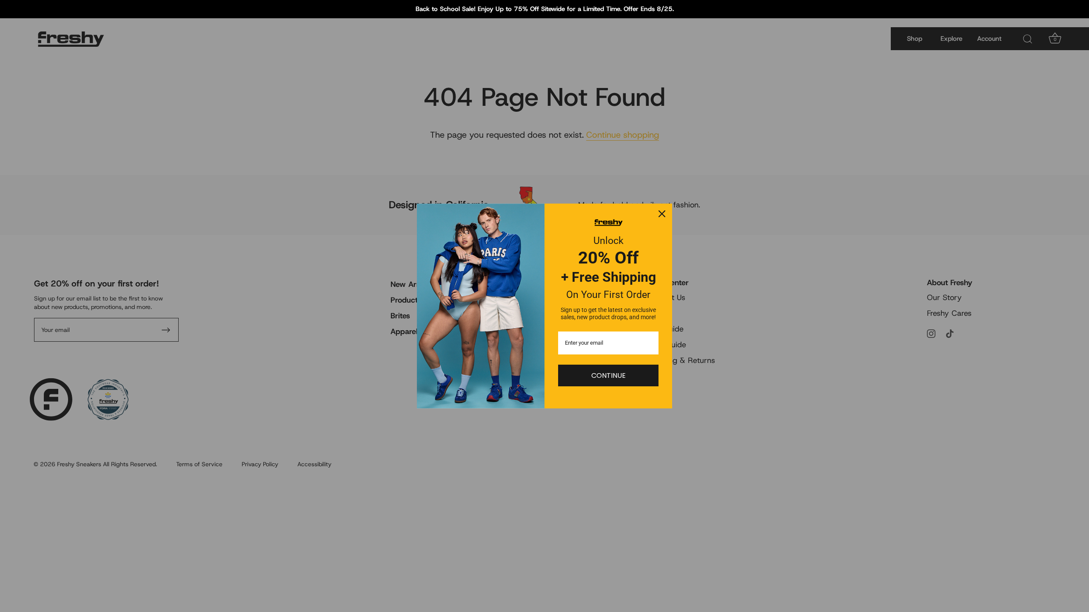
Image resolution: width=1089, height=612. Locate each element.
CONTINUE (608, 375)
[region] (544, 9)
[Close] (662, 214)
